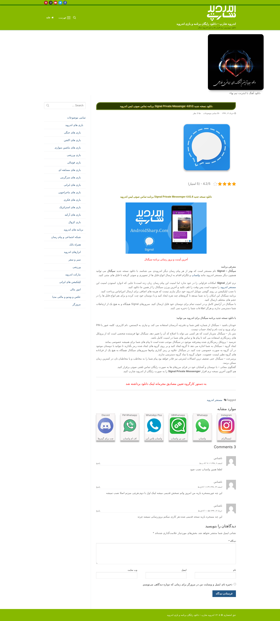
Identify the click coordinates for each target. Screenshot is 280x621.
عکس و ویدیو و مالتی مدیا (66, 296)
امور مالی (75, 289)
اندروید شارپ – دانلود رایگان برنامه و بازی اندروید (206, 23)
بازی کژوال (74, 222)
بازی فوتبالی (74, 162)
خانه (48, 17)
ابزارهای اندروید (72, 252)
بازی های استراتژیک (70, 207)
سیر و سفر (75, 259)
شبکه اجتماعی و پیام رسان (66, 237)
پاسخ (98, 463)
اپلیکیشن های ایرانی (70, 282)
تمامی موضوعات (210, 113)
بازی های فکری (72, 199)
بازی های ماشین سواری (68, 147)
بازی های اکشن (72, 140)
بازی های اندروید (74, 125)
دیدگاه (232, 541)
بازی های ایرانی (72, 184)
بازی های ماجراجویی (69, 192)
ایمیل (184, 570)
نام (234, 570)
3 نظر (195, 113)
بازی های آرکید (73, 214)
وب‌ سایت (132, 570)
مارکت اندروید (73, 274)
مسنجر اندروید (228, 287)
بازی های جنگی (72, 132)
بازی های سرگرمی (70, 177)
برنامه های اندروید (73, 229)
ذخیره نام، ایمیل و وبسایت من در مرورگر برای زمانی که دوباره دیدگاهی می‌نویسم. (187, 584)
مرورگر (76, 304)
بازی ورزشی (74, 155)
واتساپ (196, 275)
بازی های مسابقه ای (69, 170)
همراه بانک (75, 244)
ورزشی (77, 267)
